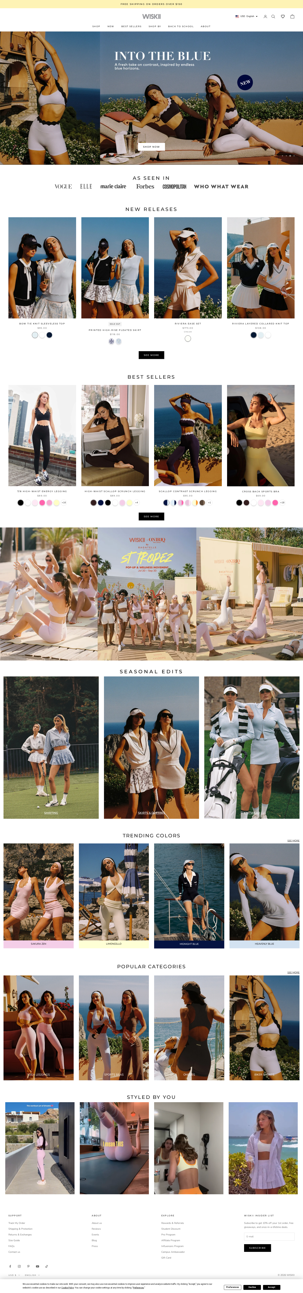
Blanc (42, 335)
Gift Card (166, 1257)
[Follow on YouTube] (37, 1266)
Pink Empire (49, 503)
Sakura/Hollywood (181, 503)
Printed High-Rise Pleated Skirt (115, 330)
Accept (271, 1287)
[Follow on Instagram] (19, 1266)
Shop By (155, 26)
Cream (188, 338)
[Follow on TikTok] (46, 1266)
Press (95, 1246)
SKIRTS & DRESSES (151, 813)
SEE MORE (293, 840)
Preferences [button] (138, 1288)
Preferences (232, 1287)
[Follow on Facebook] (10, 1266)
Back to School (181, 26)
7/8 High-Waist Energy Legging (42, 491)
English (30, 1275)
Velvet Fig (93, 503)
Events (95, 1234)
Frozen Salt (35, 335)
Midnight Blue (101, 503)
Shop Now (151, 146)
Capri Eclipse (111, 341)
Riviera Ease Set (188, 323)
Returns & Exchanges (20, 1234)
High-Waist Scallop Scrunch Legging (115, 491)
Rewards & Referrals (172, 1223)
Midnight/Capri (166, 503)
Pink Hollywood (42, 503)
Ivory (28, 503)
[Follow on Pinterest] (28, 1266)
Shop (96, 26)
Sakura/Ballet (188, 503)
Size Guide (14, 1240)
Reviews (96, 1229)
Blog (94, 1240)
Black (21, 503)
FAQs (11, 1246)
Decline (252, 1287)
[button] (283, 16)
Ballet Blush (35, 503)
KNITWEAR (252, 813)
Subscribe (257, 1247)
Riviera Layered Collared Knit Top (260, 323)
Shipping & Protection (20, 1229)
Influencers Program (172, 1246)
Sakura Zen (122, 503)
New (110, 26)
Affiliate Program (170, 1240)
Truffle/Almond (202, 503)
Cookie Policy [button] (67, 1288)
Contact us (14, 1252)
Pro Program (168, 1234)
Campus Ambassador (173, 1252)
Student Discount (170, 1229)
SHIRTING (51, 813)
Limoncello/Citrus (195, 503)
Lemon (56, 503)
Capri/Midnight (173, 503)
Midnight (49, 335)
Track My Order (16, 1223)
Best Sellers (131, 26)
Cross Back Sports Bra (261, 491)
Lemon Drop (129, 503)
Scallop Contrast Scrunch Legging (188, 491)
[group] (151, 594)
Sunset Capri (119, 341)
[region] (151, 98)
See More (151, 355)
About (206, 26)
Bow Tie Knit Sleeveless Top (42, 323)
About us (97, 1223)
